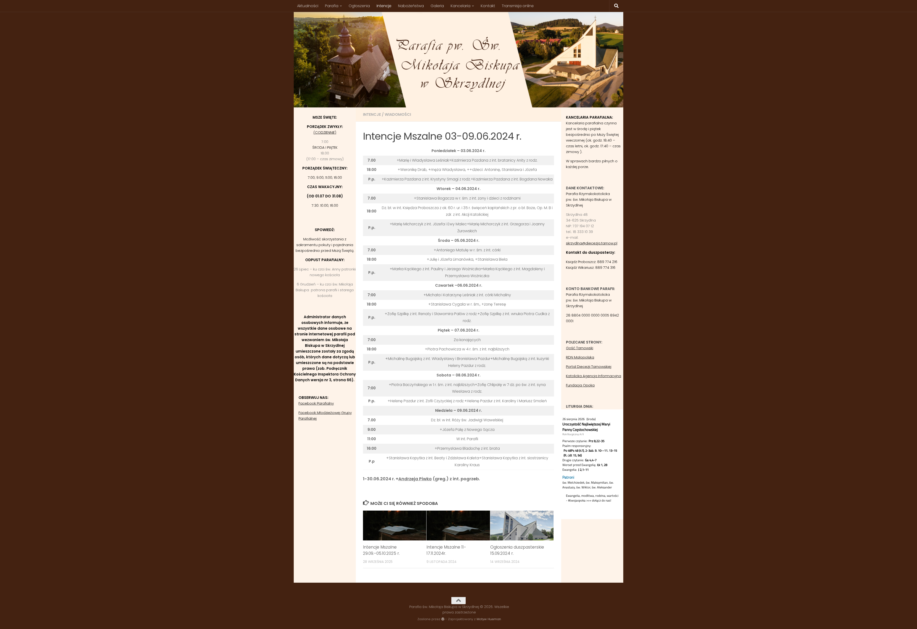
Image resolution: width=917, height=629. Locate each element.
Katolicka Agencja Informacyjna (593, 375)
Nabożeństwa (411, 6)
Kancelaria (460, 6)
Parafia (331, 6)
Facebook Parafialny (316, 403)
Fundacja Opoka (580, 385)
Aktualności (307, 6)
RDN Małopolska (580, 357)
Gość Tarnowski (579, 347)
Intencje (384, 6)
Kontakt (488, 6)
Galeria (437, 6)
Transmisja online (518, 6)
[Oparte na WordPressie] (442, 619)
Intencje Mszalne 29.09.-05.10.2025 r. (381, 550)
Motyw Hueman (489, 619)
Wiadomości (398, 114)
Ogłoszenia (359, 6)
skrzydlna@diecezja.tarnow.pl (591, 243)
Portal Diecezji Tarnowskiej (588, 366)
